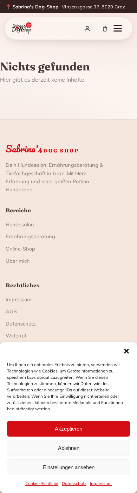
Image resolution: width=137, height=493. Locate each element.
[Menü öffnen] (121, 28)
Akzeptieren (68, 429)
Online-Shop (20, 248)
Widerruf (16, 335)
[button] (126, 351)
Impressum (101, 483)
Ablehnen (68, 448)
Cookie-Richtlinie (41, 483)
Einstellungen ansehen (68, 467)
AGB (11, 311)
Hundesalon (20, 224)
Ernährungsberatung (30, 236)
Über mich (18, 261)
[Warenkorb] (104, 28)
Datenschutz (74, 483)
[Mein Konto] (87, 28)
